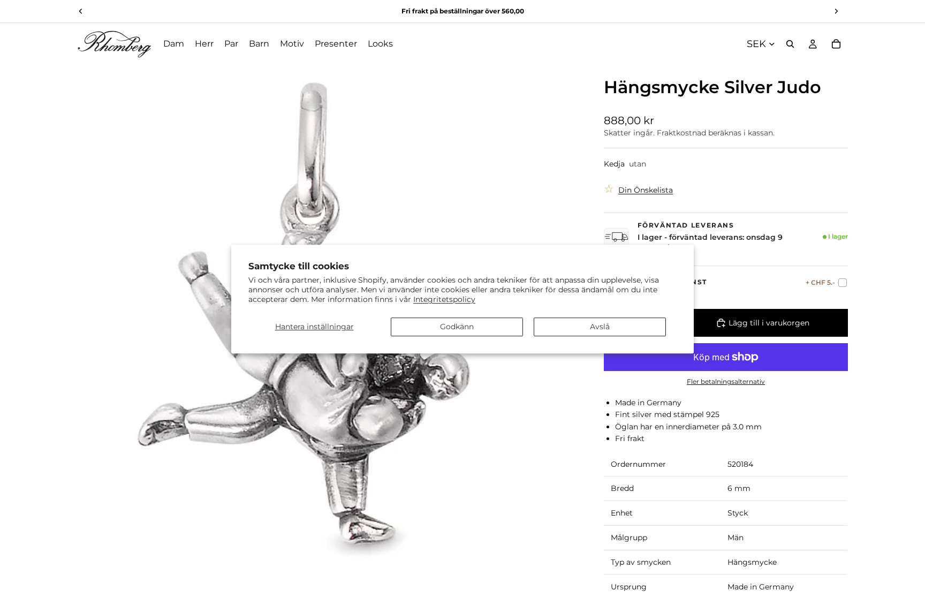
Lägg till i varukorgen (769, 323)
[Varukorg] (836, 44)
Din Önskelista (645, 190)
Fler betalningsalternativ (726, 381)
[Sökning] (790, 44)
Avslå (600, 326)
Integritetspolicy (444, 299)
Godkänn (457, 326)
